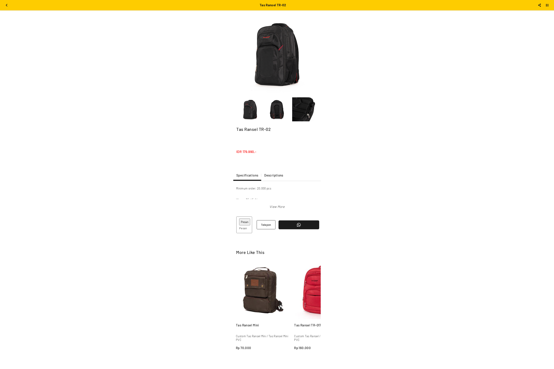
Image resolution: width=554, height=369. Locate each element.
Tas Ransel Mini (247, 325)
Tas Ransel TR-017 (307, 325)
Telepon (266, 224)
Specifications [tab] (247, 175)
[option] (277, 54)
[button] (277, 207)
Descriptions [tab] (273, 175)
